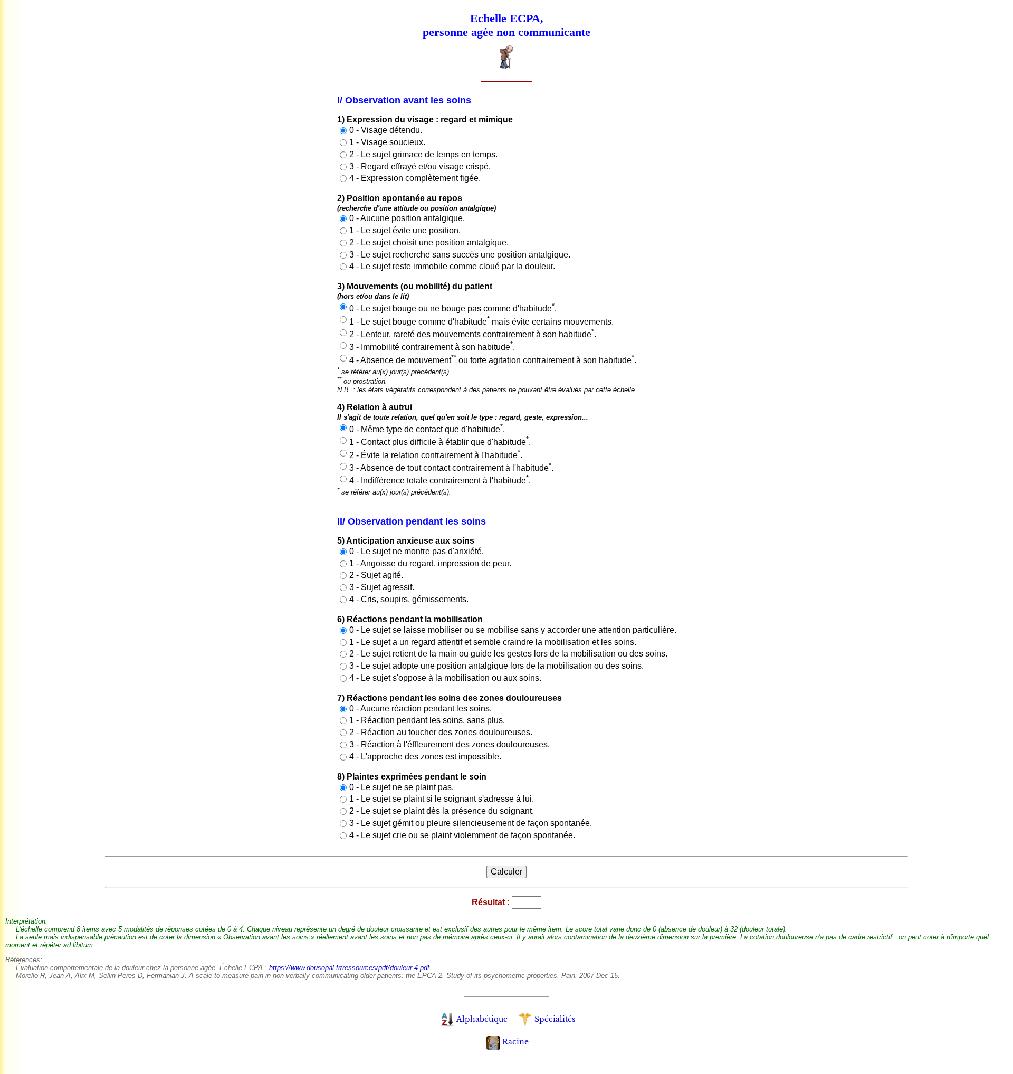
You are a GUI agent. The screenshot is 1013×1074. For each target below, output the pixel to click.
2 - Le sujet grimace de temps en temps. (423, 154)
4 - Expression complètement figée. (415, 178)
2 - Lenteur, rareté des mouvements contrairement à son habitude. (472, 334)
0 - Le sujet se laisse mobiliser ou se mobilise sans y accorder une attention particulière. (512, 629)
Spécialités (554, 1019)
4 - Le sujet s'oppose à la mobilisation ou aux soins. (445, 677)
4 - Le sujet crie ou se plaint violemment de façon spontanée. (462, 835)
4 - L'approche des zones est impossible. (425, 756)
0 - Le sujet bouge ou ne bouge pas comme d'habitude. (453, 308)
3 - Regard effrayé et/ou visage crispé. (420, 166)
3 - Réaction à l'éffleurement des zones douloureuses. (449, 744)
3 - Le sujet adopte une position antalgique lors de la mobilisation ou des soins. (496, 665)
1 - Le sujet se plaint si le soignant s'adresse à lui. (441, 798)
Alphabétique (482, 1019)
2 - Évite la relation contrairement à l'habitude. (435, 455)
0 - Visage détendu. (385, 130)
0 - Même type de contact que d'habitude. (427, 429)
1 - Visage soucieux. (387, 142)
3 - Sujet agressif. (381, 587)
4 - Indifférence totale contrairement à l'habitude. (440, 480)
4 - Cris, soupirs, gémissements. (409, 599)
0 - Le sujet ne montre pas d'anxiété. (416, 551)
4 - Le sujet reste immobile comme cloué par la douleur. (452, 266)
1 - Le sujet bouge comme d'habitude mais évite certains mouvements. (481, 321)
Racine (515, 1042)
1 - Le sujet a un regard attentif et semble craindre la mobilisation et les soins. (492, 642)
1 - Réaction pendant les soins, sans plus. (427, 720)
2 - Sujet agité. (376, 575)
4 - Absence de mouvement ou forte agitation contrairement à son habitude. (492, 360)
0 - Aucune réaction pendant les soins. (420, 708)
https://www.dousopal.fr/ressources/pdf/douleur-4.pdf (349, 968)
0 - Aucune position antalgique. (407, 218)
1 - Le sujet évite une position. (405, 230)
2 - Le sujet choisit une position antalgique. (429, 242)
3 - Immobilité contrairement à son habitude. (432, 347)
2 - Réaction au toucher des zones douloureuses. (440, 732)
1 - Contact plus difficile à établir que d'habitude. (440, 442)
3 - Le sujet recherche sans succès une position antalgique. (459, 254)
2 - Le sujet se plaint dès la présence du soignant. (441, 810)
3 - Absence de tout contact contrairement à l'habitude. (451, 467)
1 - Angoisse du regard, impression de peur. (430, 563)
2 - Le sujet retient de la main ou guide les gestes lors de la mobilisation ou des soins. (508, 653)
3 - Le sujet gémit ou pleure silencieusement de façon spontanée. (470, 823)
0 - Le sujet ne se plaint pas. (401, 787)
